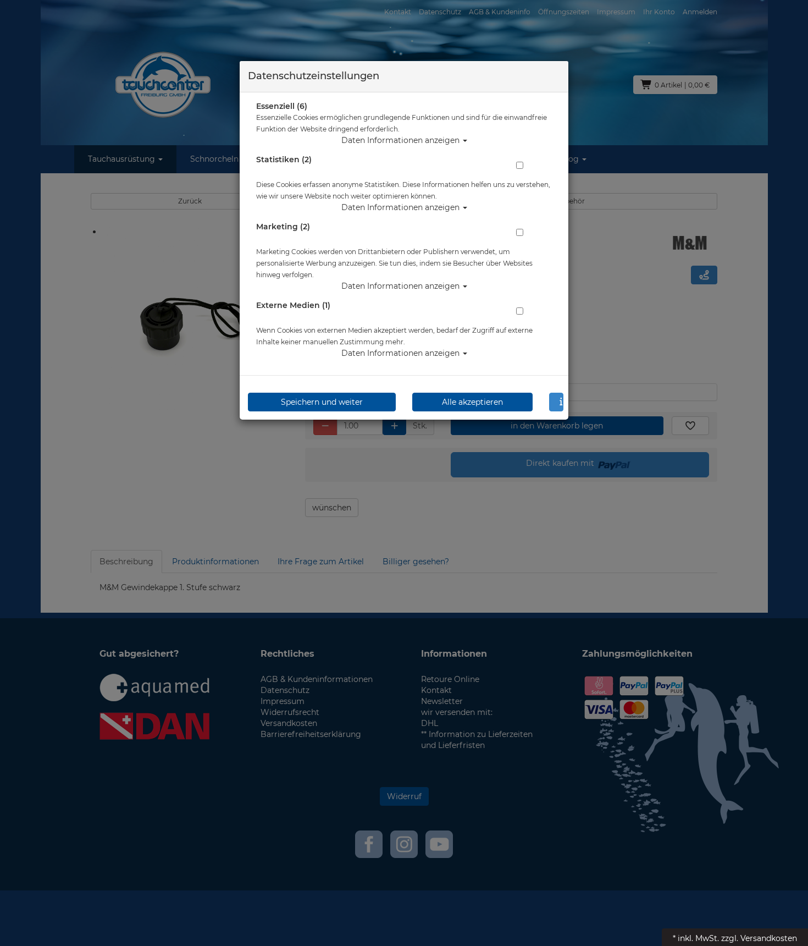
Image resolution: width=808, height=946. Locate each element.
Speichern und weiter (322, 402)
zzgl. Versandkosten (759, 938)
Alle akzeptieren (472, 402)
